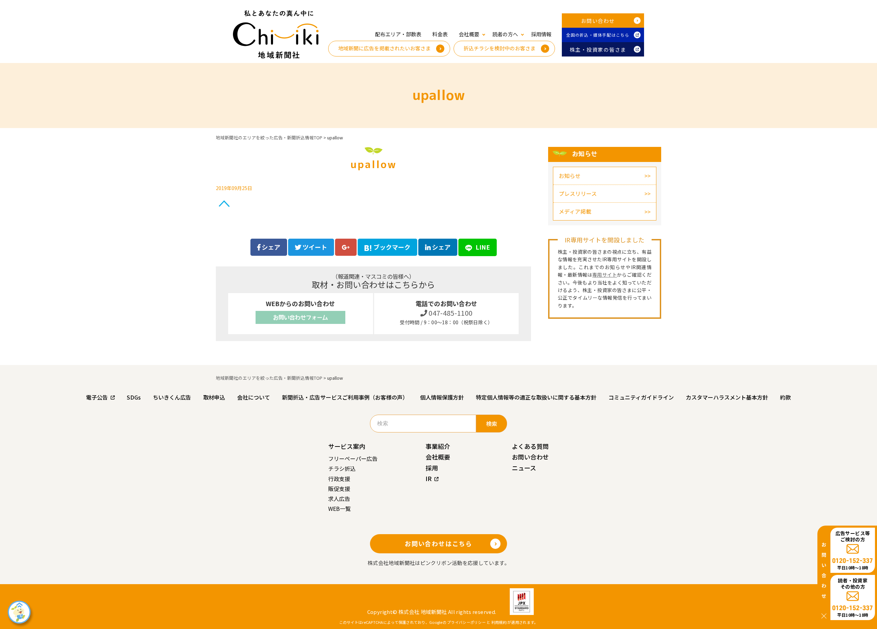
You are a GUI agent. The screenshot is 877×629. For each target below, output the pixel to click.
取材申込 (214, 397)
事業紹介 (437, 446)
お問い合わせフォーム (300, 317)
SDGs (134, 397)
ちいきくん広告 (172, 397)
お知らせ (570, 176)
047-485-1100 (450, 313)
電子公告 (97, 397)
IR (428, 478)
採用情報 (541, 34)
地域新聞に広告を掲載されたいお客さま (384, 48)
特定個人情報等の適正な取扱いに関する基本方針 (536, 397)
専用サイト (604, 274)
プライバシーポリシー (466, 622)
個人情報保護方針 (442, 397)
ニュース (524, 467)
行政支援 (339, 479)
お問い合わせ (598, 20)
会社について (253, 397)
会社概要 (437, 456)
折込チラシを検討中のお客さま (499, 48)
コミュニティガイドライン (641, 397)
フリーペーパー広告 (353, 458)
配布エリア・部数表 (398, 34)
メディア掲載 (575, 211)
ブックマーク (391, 246)
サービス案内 (346, 446)
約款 (785, 397)
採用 (431, 467)
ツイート (314, 246)
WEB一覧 (339, 508)
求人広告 (339, 498)
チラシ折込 (342, 468)
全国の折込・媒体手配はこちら (598, 35)
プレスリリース (578, 193)
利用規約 (499, 622)
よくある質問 (530, 446)
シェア (270, 246)
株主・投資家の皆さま (598, 49)
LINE (482, 246)
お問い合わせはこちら (438, 543)
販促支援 (339, 489)
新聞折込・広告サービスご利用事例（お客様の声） (345, 397)
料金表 (440, 34)
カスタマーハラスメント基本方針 (727, 397)
